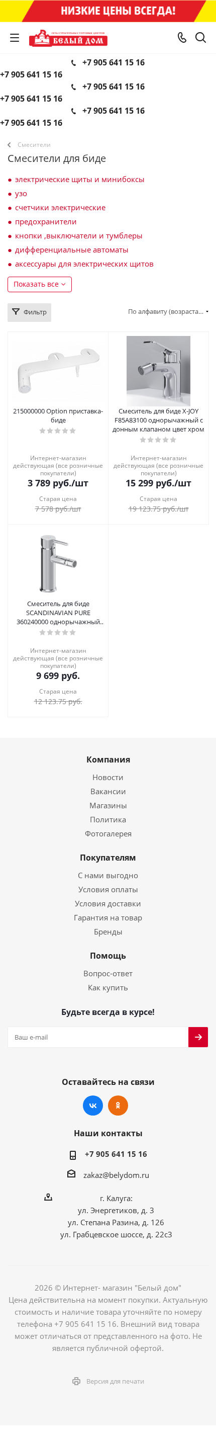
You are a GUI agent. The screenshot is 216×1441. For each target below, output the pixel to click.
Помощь (108, 955)
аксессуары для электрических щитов (84, 264)
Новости (108, 777)
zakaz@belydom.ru (116, 1175)
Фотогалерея (108, 833)
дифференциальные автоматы (72, 249)
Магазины (108, 805)
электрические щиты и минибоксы (80, 179)
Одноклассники (118, 1105)
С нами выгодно (108, 875)
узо (21, 193)
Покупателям (108, 857)
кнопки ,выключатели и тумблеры (79, 235)
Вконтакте (93, 1105)
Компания (108, 759)
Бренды (108, 931)
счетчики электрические (60, 207)
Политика (108, 819)
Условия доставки (108, 903)
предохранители (46, 221)
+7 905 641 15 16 (113, 62)
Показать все (36, 284)
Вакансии (108, 791)
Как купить (108, 987)
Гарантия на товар (108, 917)
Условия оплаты (108, 889)
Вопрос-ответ (108, 973)
